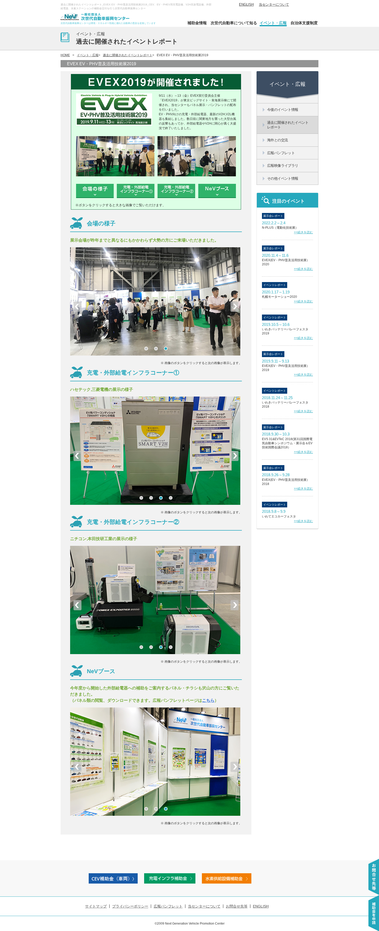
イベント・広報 (273, 23)
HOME (65, 55)
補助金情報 (197, 23)
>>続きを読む (303, 232)
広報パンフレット (168, 906)
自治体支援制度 (304, 23)
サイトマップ (96, 906)
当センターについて (274, 4)
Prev (77, 306)
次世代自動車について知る (234, 23)
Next (234, 306)
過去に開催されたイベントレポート (127, 55)
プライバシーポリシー (130, 906)
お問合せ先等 (237, 906)
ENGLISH (246, 4)
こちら (208, 700)
